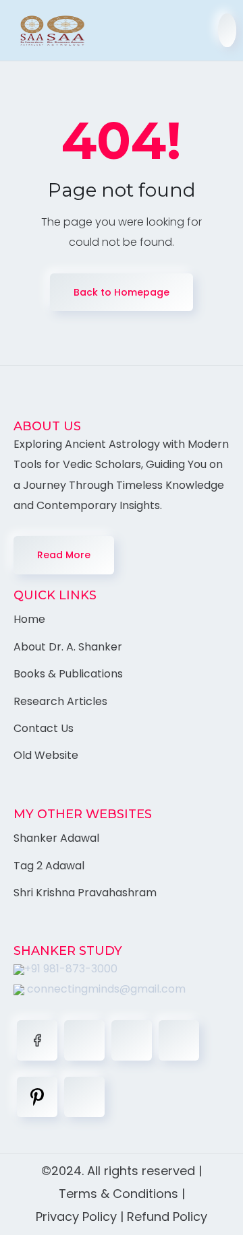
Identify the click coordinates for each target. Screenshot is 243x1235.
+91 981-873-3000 (70, 968)
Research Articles (60, 701)
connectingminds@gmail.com (105, 989)
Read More (63, 555)
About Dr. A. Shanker (68, 647)
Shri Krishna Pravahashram (85, 892)
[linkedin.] (131, 1040)
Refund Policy (167, 1216)
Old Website (46, 755)
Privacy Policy (76, 1216)
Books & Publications (68, 673)
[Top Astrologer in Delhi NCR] (46, 30)
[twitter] (84, 1040)
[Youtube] (84, 1097)
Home (29, 619)
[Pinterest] (37, 1097)
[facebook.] (37, 1040)
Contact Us (44, 728)
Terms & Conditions (118, 1193)
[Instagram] (179, 1040)
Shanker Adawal (56, 838)
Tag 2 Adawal (49, 865)
